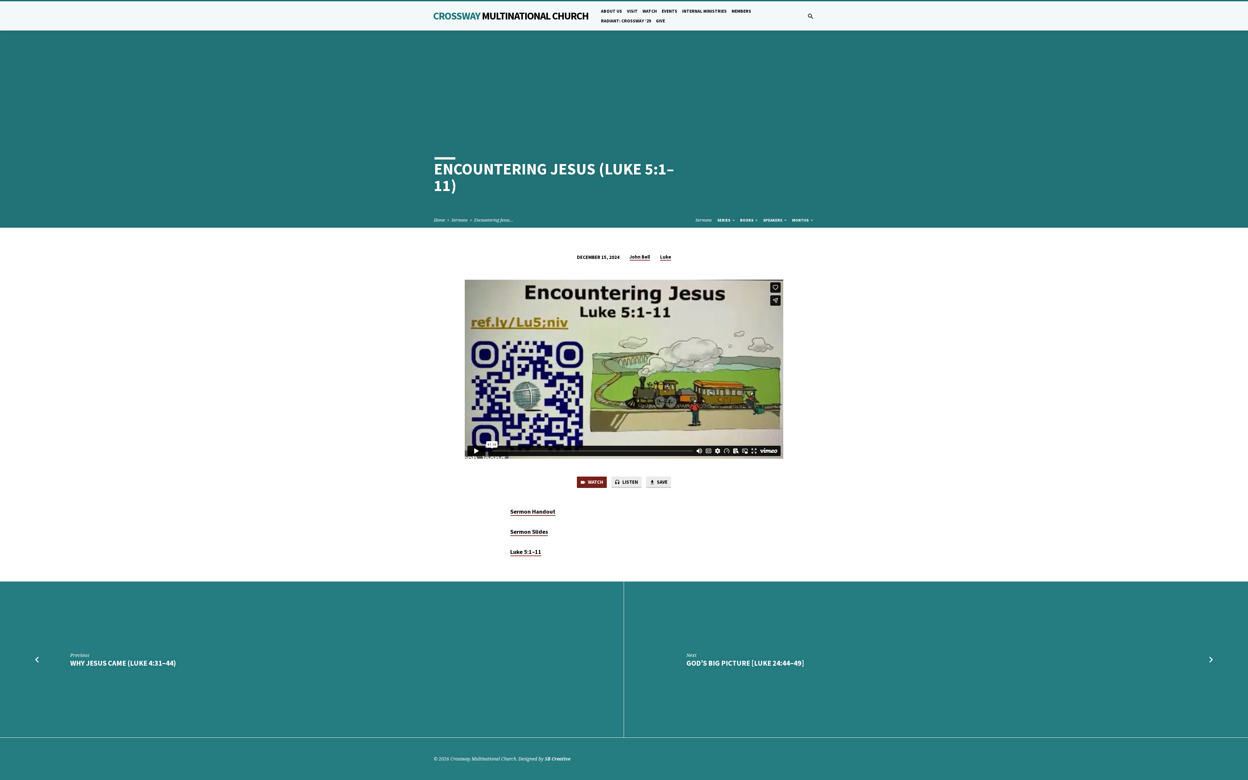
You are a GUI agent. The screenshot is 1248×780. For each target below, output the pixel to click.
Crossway (511, 15)
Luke (665, 257)
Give (660, 21)
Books (747, 220)
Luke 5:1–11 (525, 552)
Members (741, 11)
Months (801, 220)
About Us (611, 11)
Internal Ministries (704, 11)
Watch (650, 11)
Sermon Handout (532, 511)
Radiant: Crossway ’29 (626, 21)
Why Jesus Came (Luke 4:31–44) (123, 663)
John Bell (640, 257)
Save (662, 482)
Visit (632, 11)
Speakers (773, 220)
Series (724, 220)
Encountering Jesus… (493, 220)
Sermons (459, 220)
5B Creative (557, 759)
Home (439, 220)
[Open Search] (810, 16)
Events (669, 11)
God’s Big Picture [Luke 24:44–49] (745, 663)
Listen (629, 482)
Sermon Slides (529, 531)
